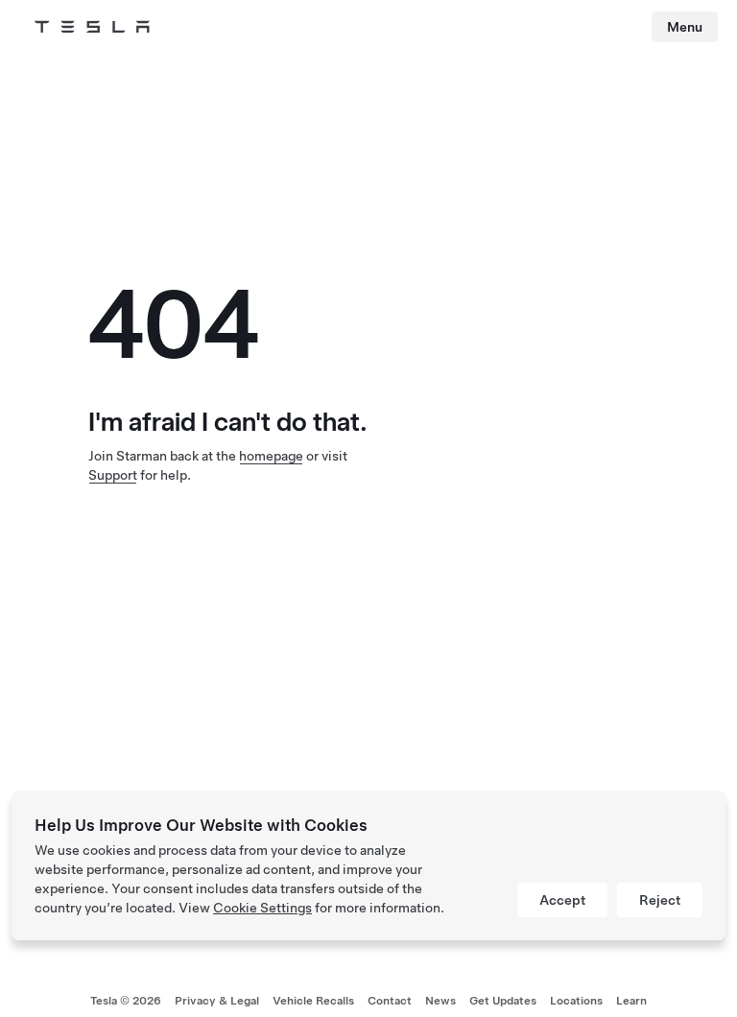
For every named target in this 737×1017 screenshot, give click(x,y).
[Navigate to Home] (92, 26)
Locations (576, 1000)
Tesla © (125, 1000)
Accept (562, 900)
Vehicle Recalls (313, 1000)
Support (112, 475)
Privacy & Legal (217, 1000)
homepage (271, 455)
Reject (659, 900)
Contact (390, 1000)
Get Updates (502, 1000)
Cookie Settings (262, 907)
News (440, 1000)
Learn (631, 1000)
